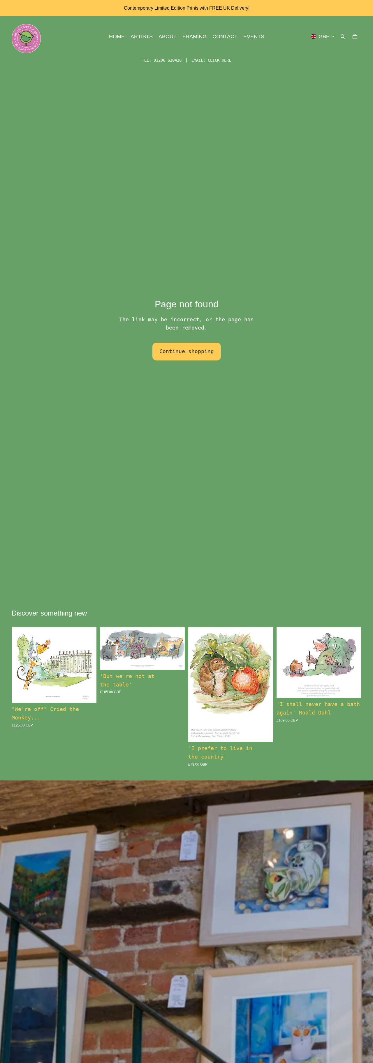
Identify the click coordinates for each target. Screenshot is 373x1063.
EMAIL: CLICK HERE (211, 60)
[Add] (87, 694)
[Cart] (355, 36)
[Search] (342, 36)
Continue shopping (186, 351)
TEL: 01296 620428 (162, 60)
